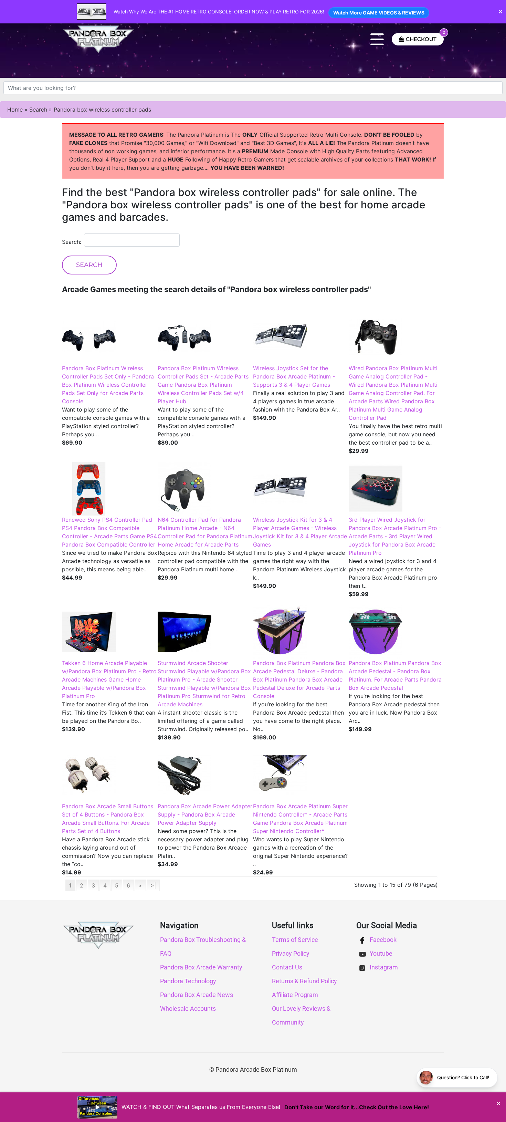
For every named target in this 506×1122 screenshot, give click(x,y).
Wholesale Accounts (188, 1008)
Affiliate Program (295, 994)
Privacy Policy (290, 953)
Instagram (383, 967)
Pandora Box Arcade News (196, 994)
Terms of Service (295, 939)
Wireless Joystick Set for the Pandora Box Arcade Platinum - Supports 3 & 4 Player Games (294, 376)
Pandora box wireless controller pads (102, 109)
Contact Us (287, 967)
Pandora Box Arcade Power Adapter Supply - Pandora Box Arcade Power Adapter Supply (205, 814)
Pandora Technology (188, 981)
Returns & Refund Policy (304, 981)
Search (38, 109)
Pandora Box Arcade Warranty (201, 967)
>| (153, 885)
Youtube (380, 953)
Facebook (382, 939)
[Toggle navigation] (377, 39)
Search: (71, 241)
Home (15, 109)
